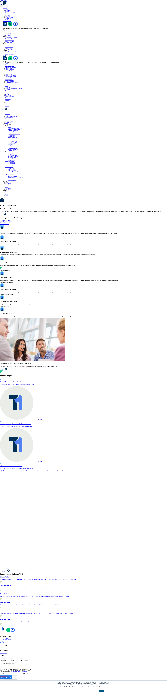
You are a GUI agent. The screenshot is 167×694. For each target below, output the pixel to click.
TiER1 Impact (5, 638)
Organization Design (9, 68)
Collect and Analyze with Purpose (7, 294)
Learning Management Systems (11, 82)
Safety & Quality (8, 42)
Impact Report (8, 100)
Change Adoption (9, 64)
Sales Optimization (9, 49)
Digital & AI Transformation (11, 51)
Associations (7, 9)
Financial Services (9, 14)
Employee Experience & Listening (12, 31)
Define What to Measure (5, 270)
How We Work (8, 95)
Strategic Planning (9, 70)
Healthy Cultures (8, 74)
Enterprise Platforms (9, 38)
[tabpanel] (83, 229)
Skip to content (3, 0)
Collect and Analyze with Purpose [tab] (7, 222)
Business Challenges (7, 21)
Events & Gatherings (9, 73)
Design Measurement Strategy (6, 282)
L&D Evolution (8, 79)
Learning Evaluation (9, 81)
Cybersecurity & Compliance (11, 37)
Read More (2, 369)
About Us (5, 92)
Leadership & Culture (7, 71)
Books (6, 103)
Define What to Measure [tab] (5, 220)
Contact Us (2, 109)
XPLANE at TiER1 (7, 639)
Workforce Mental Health (10, 76)
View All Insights (3, 571)
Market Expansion (9, 47)
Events (6, 104)
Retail (6, 19)
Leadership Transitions (10, 54)
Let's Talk (2, 215)
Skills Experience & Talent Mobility (12, 83)
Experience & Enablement (8, 84)
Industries (5, 8)
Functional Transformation (10, 53)
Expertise (4, 55)
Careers (6, 97)
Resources (5, 101)
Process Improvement (9, 41)
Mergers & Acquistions (10, 45)
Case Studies (8, 99)
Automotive (7, 10)
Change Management (9, 66)
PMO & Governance (9, 40)
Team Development (9, 90)
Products (7, 106)
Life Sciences (8, 16)
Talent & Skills (8, 35)
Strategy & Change (7, 63)
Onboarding (7, 89)
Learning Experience (9, 80)
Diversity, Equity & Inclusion (11, 32)
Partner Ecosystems (9, 17)
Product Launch (8, 48)
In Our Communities (9, 96)
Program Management (9, 69)
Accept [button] (101, 691)
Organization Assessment (10, 67)
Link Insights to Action (5, 306)
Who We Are (8, 94)
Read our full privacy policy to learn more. (19, 671)
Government (7, 15)
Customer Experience (9, 44)
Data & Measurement (9, 87)
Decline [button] (107, 691)
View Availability (3, 653)
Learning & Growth (7, 77)
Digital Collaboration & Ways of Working (13, 88)
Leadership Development (10, 34)
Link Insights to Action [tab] (4, 224)
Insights (6, 102)
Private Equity (8, 18)
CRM (6, 86)
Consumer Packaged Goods (11, 12)
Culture (6, 30)
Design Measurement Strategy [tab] (6, 221)
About (6, 93)
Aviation (7, 11)
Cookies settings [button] (96, 691)
